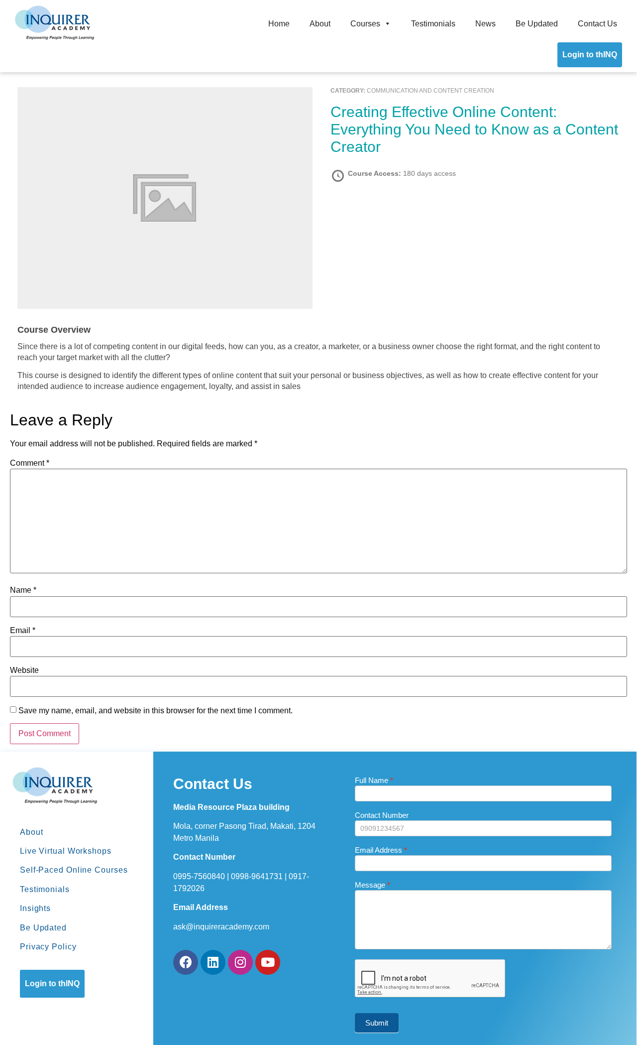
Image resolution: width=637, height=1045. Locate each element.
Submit (376, 1023)
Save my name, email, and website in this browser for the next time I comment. (155, 711)
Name (23, 590)
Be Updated (537, 23)
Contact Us (597, 23)
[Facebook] (185, 962)
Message (372, 885)
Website (24, 670)
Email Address (381, 850)
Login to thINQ (589, 54)
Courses (365, 23)
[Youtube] (267, 962)
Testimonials (433, 23)
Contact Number (382, 815)
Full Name (374, 780)
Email (22, 631)
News (485, 23)
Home (279, 23)
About (320, 23)
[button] (52, 984)
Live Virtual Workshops (65, 851)
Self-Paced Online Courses (74, 870)
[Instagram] (240, 962)
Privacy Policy (48, 946)
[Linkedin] (213, 962)
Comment (29, 463)
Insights (35, 908)
